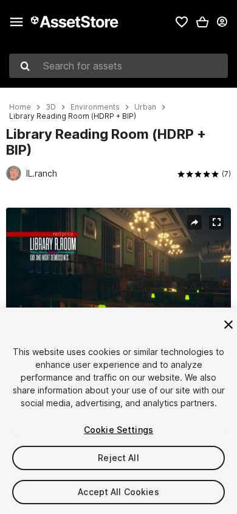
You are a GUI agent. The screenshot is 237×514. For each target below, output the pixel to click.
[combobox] (118, 66)
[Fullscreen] (216, 222)
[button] (202, 22)
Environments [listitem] (95, 107)
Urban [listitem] (145, 107)
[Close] (228, 324)
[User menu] (222, 22)
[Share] (194, 222)
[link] (181, 22)
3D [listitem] (51, 107)
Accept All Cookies (118, 492)
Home (20, 107)
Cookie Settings (118, 429)
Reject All (118, 457)
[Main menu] (16, 22)
